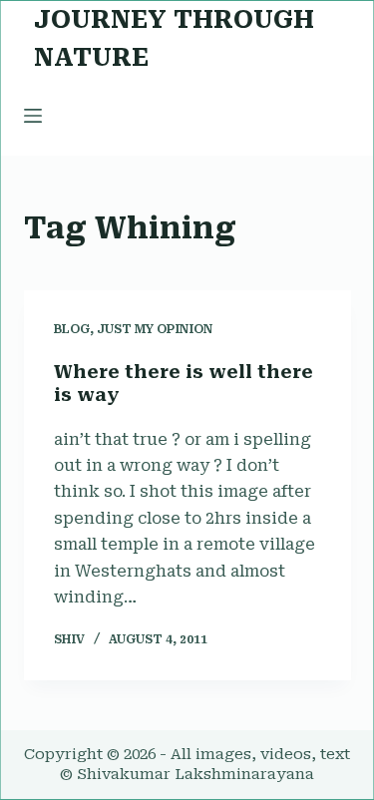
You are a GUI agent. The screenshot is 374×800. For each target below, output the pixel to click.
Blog (72, 329)
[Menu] (33, 116)
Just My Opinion (154, 329)
